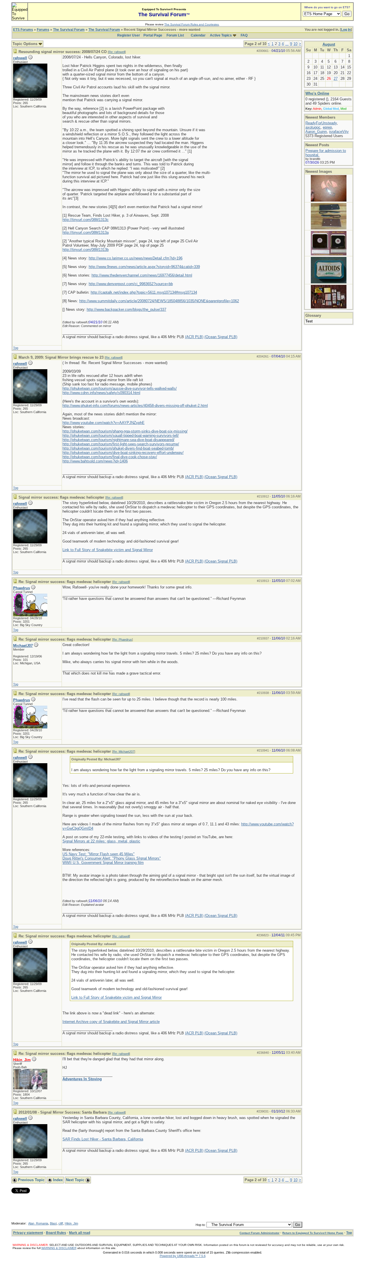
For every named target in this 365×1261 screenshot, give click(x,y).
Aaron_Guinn (316, 131)
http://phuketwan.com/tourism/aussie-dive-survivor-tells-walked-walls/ (119, 388)
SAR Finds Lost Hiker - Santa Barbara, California (102, 1139)
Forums (43, 30)
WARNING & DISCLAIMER (58, 1248)
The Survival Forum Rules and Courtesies (191, 24)
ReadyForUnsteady (321, 123)
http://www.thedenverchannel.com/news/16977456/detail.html (142, 275)
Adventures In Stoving (82, 1079)
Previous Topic (30, 1180)
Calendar (198, 35)
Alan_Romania (38, 1223)
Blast (53, 1223)
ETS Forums (23, 30)
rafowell (20, 58)
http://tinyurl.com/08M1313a (85, 232)
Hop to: (201, 1225)
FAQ (244, 35)
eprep (327, 127)
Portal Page (152, 35)
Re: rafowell (117, 52)
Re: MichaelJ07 (123, 751)
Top (15, 348)
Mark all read (79, 1233)
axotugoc (313, 127)
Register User (128, 35)
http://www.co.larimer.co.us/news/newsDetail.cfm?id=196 (135, 258)
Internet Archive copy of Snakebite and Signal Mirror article (111, 1022)
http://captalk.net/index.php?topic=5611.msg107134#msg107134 (144, 292)
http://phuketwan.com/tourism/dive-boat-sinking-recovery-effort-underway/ (123, 452)
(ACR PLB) (194, 337)
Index (57, 1180)
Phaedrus (21, 588)
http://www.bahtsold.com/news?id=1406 (95, 461)
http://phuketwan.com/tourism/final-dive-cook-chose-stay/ (109, 457)
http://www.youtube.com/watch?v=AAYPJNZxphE (103, 423)
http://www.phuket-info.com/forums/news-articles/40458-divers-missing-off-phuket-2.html (135, 405)
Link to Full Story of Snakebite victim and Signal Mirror (107, 550)
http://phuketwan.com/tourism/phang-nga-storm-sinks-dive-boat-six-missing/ (125, 431)
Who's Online (317, 93)
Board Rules (56, 1233)
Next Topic (76, 1180)
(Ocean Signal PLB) (220, 337)
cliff (60, 1223)
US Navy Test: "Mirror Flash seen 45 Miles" (98, 854)
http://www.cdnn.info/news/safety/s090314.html (101, 393)
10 (295, 44)
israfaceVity (339, 131)
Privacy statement (28, 1233)
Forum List (175, 35)
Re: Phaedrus (122, 639)
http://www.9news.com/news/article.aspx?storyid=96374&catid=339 (144, 267)
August (329, 44)
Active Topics (221, 35)
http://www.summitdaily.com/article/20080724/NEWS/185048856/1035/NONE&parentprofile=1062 (159, 301)
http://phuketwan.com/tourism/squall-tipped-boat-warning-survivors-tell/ (120, 435)
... (287, 44)
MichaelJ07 (23, 645)
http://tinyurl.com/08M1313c (85, 220)
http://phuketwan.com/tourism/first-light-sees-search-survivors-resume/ (120, 444)
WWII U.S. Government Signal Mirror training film (103, 862)
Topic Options (25, 44)
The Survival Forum (69, 30)
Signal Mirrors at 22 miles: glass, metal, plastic (101, 841)
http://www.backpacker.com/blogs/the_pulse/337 (126, 309)
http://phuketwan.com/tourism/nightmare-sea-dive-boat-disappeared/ (118, 440)
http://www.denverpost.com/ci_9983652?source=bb (131, 284)
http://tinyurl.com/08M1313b (85, 249)
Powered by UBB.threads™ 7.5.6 (183, 1256)
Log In (346, 30)
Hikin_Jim (71, 1223)
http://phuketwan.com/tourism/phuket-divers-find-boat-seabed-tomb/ (118, 448)
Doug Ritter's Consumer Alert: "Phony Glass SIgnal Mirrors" (111, 858)
